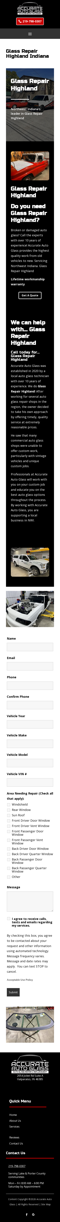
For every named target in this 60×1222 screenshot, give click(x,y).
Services (14, 1126)
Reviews (14, 1137)
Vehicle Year (16, 716)
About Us (15, 1121)
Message (13, 887)
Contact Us (16, 1143)
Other (16, 876)
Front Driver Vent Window (30, 826)
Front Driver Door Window (31, 820)
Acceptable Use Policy (20, 980)
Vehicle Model (17, 755)
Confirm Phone (18, 697)
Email (11, 658)
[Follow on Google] (33, 1214)
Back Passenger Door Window (27, 861)
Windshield (20, 804)
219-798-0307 (32, 21)
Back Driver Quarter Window (32, 854)
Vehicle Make (17, 735)
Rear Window (21, 809)
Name (11, 638)
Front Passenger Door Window (28, 833)
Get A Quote (30, 295)
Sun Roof (18, 815)
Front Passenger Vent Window (27, 841)
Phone (11, 677)
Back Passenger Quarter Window (29, 869)
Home (13, 1115)
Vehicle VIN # (17, 774)
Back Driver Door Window (30, 848)
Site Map (46, 1204)
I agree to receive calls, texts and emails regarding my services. (32, 922)
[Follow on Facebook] (26, 1214)
